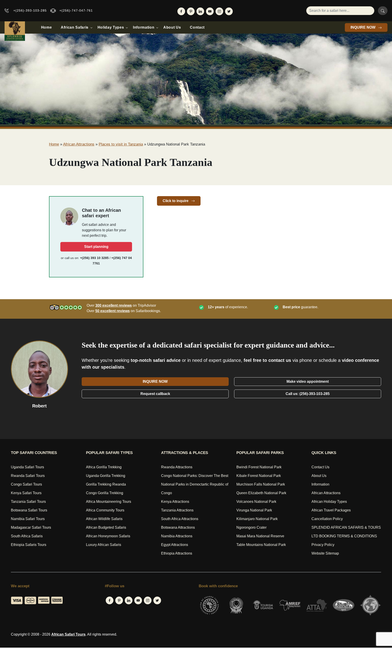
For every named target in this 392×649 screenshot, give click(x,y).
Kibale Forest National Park (258, 476)
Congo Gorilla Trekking (104, 493)
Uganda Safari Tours (27, 467)
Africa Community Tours (105, 510)
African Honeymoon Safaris (108, 536)
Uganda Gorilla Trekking (105, 476)
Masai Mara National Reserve (260, 536)
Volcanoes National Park (256, 501)
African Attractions (78, 144)
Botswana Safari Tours (29, 510)
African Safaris (74, 27)
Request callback (155, 394)
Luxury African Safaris (103, 545)
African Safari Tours (68, 634)
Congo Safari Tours (26, 484)
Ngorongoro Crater (251, 527)
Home (46, 27)
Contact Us (320, 467)
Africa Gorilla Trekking (104, 467)
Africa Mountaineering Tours (108, 501)
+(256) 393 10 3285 (94, 258)
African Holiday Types (329, 501)
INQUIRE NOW (363, 27)
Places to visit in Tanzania (121, 144)
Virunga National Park (254, 510)
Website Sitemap (325, 553)
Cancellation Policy (327, 519)
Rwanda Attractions (176, 467)
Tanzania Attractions (177, 510)
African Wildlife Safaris (104, 519)
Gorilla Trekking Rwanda (106, 484)
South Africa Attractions (179, 519)
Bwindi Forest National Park (259, 467)
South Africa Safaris (27, 536)
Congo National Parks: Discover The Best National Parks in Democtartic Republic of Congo (194, 484)
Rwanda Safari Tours (28, 476)
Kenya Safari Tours (26, 493)
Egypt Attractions (174, 545)
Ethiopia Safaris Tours (28, 545)
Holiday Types (111, 27)
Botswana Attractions (178, 527)
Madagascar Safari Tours (31, 527)
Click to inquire (176, 201)
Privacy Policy (322, 545)
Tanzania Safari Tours (28, 501)
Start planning (96, 247)
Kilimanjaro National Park (257, 519)
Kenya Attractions (175, 501)
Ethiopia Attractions (176, 553)
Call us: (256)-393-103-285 (308, 394)
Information (143, 27)
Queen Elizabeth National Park (261, 493)
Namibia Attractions (176, 536)
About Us (172, 27)
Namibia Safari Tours (28, 519)
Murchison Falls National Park (260, 484)
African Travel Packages (331, 510)
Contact (197, 27)
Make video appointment (308, 381)
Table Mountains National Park (261, 545)
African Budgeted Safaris (106, 527)
